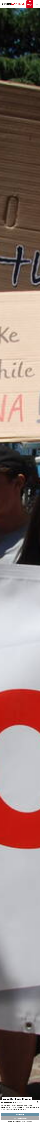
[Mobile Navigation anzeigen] (36, 4)
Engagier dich (30, 5)
